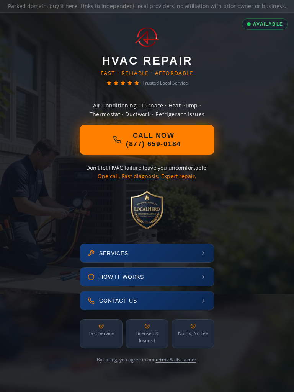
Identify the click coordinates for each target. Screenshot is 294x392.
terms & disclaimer (176, 359)
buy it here (63, 6)
